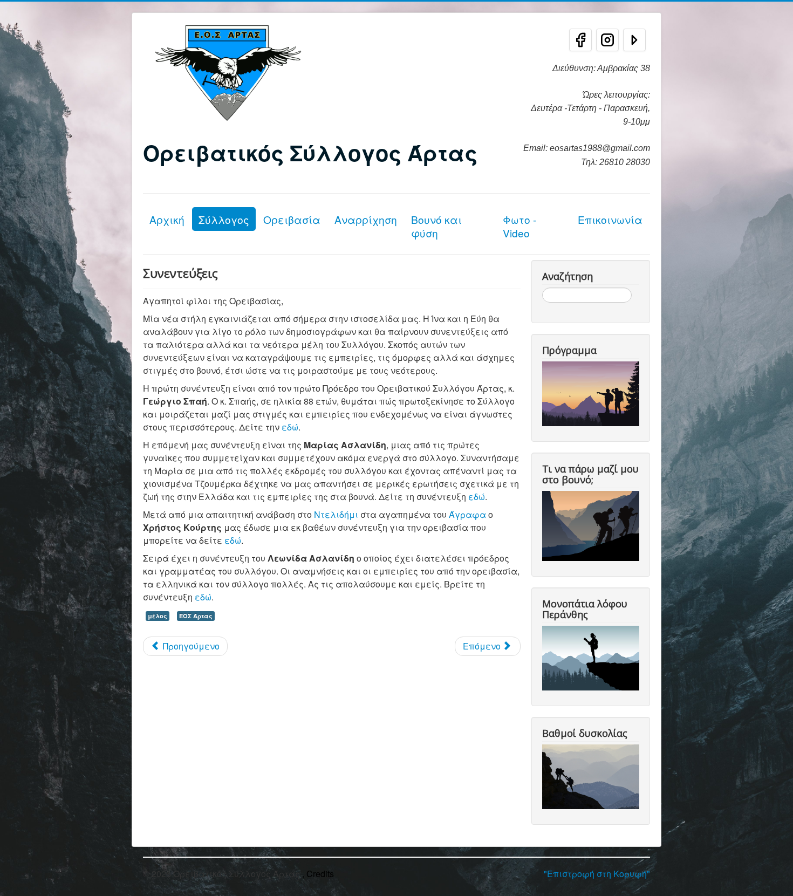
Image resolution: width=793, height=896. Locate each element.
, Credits (318, 873)
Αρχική (166, 219)
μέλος (157, 616)
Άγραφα (467, 514)
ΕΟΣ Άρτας (196, 616)
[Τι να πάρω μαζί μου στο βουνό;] (593, 524)
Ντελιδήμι (336, 514)
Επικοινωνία (610, 219)
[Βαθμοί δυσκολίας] (593, 775)
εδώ (290, 427)
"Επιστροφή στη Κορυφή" (597, 873)
